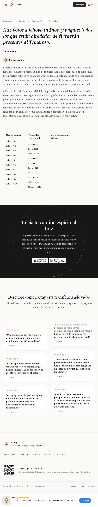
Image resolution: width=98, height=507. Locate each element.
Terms (73, 486)
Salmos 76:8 (11, 174)
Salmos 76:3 (11, 150)
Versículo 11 (53, 21)
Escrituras (7, 21)
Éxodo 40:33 (33, 163)
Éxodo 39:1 (32, 172)
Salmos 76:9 (11, 179)
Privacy (82, 486)
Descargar (79, 4)
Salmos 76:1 (11, 141)
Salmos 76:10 (11, 184)
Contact (91, 486)
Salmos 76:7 (11, 169)
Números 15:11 (34, 187)
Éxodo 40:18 (33, 144)
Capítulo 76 (37, 21)
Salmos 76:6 (11, 165)
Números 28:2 (34, 153)
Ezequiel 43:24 (34, 158)
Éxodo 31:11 (33, 149)
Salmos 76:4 (11, 155)
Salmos (22, 21)
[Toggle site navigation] (5, 4)
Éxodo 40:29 (33, 177)
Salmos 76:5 (11, 160)
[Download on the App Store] (40, 260)
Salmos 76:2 (11, 146)
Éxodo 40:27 (33, 168)
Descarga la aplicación (31, 468)
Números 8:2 (33, 182)
